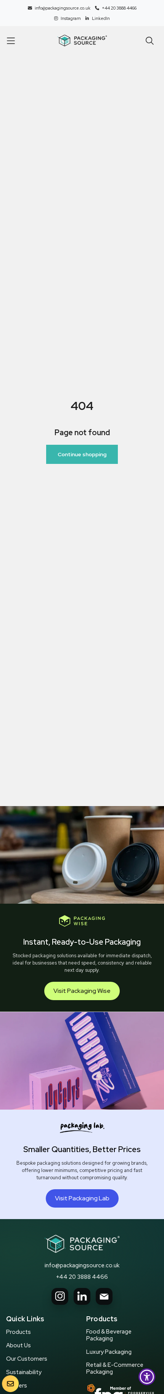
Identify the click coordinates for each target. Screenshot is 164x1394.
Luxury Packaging (109, 1351)
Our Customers (26, 1358)
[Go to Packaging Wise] (82, 1244)
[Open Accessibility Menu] (147, 1377)
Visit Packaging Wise (82, 991)
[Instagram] (59, 1296)
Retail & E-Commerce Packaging (114, 1368)
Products (18, 1332)
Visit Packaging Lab (82, 1198)
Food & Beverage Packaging (109, 1335)
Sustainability (24, 1372)
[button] (10, 40)
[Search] (149, 41)
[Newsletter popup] (10, 1383)
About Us (18, 1345)
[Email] (104, 1296)
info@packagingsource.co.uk (82, 1265)
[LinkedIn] (82, 1296)
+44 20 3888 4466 (82, 1276)
